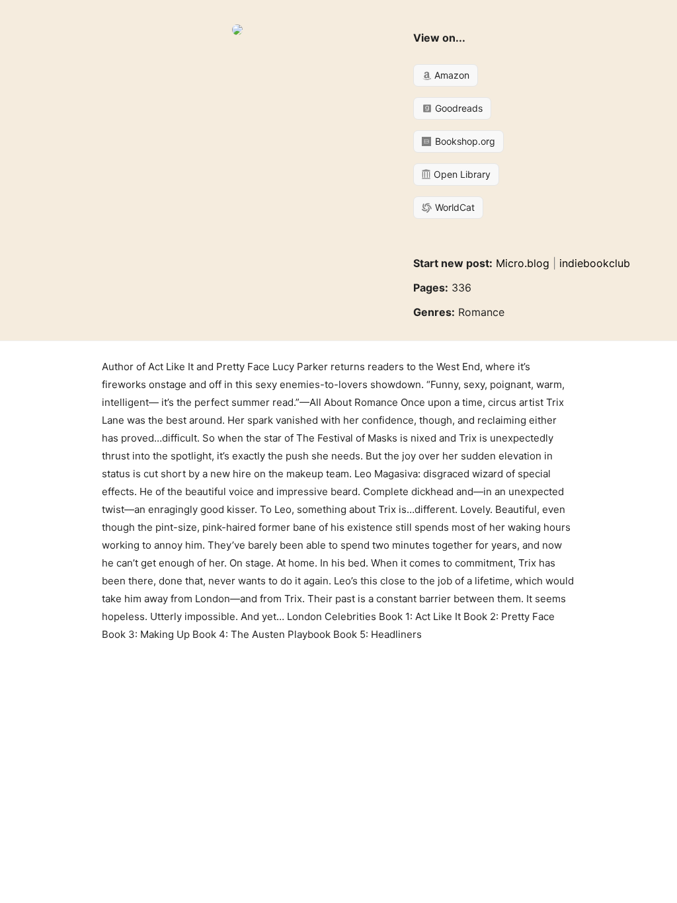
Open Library (461, 174)
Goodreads (457, 108)
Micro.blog (522, 263)
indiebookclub (594, 263)
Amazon (450, 75)
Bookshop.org (463, 141)
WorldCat (453, 207)
